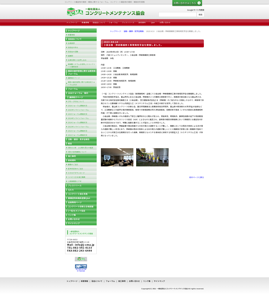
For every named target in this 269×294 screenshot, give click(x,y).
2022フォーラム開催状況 (77, 135)
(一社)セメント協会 (76, 210)
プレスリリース (128, 22)
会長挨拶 (71, 43)
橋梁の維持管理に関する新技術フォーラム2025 (81, 83)
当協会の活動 (73, 51)
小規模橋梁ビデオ (74, 181)
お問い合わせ (165, 22)
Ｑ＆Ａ (71, 189)
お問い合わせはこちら (185, 3)
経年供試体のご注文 (75, 168)
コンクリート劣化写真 (78, 193)
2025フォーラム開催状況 (77, 114)
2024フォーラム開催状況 (77, 122)
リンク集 (72, 214)
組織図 (70, 55)
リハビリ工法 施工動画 (76, 177)
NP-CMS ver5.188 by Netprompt (81, 270)
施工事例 (72, 156)
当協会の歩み (73, 47)
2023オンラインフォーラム (78, 126)
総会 (70, 143)
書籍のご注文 (73, 164)
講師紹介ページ (74, 78)
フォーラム (113, 22)
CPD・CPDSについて (76, 101)
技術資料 (142, 22)
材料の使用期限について (77, 152)
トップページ (71, 22)
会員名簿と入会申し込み (77, 60)
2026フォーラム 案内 (78, 93)
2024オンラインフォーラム (78, 118)
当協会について (98, 22)
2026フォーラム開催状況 (77, 105)
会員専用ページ (75, 202)
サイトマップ (74, 223)
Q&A (153, 22)
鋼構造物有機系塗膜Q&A (79, 198)
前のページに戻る (196, 177)
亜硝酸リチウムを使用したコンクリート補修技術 (81, 65)
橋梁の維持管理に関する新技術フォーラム (81, 72)
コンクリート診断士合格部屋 (80, 206)
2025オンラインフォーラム (78, 110)
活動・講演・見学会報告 (134, 31)
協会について (96, 281)
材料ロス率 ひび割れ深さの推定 (80, 147)
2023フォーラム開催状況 (77, 131)
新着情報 (85, 22)
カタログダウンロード (76, 173)
